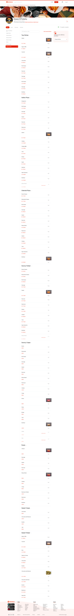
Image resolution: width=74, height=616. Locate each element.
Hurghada (26, 605)
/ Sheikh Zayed (14, 5)
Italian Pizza (8, 33)
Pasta (7, 42)
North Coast (19, 605)
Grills (61, 606)
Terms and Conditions (26, 614)
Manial (34, 610)
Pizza (54, 605)
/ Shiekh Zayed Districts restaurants (23, 5)
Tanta (26, 606)
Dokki (34, 605)
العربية (66, 2)
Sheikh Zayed (35, 604)
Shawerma (55, 610)
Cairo (18, 604)
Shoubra (44, 607)
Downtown (35, 606)
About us (19, 614)
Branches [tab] (16, 27)
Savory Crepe (8, 39)
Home (8, 5)
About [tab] (12, 27)
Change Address (58, 39)
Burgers (62, 604)
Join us (43, 614)
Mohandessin (45, 604)
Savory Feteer (8, 37)
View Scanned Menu (47, 31)
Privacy (33, 614)
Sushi (62, 607)
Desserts (62, 605)
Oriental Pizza (8, 35)
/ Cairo (10, 5)
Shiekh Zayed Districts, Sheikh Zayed (31, 22)
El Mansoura (19, 606)
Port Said (26, 607)
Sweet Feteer (8, 46)
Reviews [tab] (21, 27)
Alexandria (27, 604)
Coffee (54, 606)
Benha (19, 610)
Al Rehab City (45, 606)
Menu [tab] (8, 27)
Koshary (54, 607)
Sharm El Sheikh (20, 607)
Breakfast (55, 604)
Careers (38, 614)
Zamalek (44, 605)
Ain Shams (35, 607)
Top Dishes (10, 30)
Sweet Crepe (8, 44)
